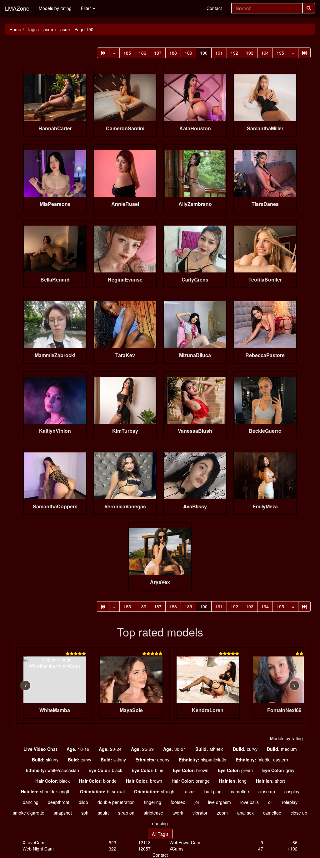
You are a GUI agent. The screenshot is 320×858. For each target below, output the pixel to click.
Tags (32, 29)
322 (112, 849)
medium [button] (282, 749)
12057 (144, 849)
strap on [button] (126, 813)
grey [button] (278, 770)
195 (280, 53)
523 (112, 842)
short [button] (270, 781)
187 (158, 53)
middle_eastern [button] (262, 759)
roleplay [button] (290, 802)
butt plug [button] (213, 791)
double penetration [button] (116, 802)
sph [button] (84, 813)
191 (219, 53)
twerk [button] (177, 813)
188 (173, 53)
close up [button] (266, 791)
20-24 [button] (110, 749)
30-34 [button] (174, 749)
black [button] (105, 770)
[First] (103, 52)
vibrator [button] (200, 813)
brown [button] (190, 770)
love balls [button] (249, 802)
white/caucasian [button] (52, 770)
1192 (293, 849)
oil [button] (270, 802)
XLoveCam (33, 842)
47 (260, 849)
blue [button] (147, 770)
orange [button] (191, 781)
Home (15, 29)
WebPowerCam (184, 842)
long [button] (233, 781)
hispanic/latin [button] (202, 759)
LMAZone (17, 8)
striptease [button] (153, 813)
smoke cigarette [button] (28, 813)
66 (295, 842)
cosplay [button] (291, 791)
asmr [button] (190, 791)
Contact (214, 8)
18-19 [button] (78, 749)
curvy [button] (245, 749)
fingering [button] (152, 802)
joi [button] (196, 802)
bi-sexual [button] (102, 791)
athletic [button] (209, 749)
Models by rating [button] (286, 738)
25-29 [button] (142, 749)
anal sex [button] (245, 813)
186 (142, 53)
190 (204, 53)
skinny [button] (45, 759)
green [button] (235, 770)
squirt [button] (103, 813)
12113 (144, 842)
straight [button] (155, 791)
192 (234, 53)
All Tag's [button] (160, 834)
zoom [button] (222, 813)
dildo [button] (83, 802)
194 (265, 53)
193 (249, 53)
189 (188, 53)
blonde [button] (98, 781)
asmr (47, 29)
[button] (40, 749)
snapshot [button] (63, 813)
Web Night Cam (38, 849)
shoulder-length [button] (46, 791)
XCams (176, 849)
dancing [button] (30, 802)
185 (127, 53)
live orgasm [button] (219, 802)
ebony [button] (152, 759)
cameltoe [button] (240, 791)
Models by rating (55, 8)
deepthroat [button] (58, 802)
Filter (86, 8)
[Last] (304, 52)
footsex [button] (178, 802)
